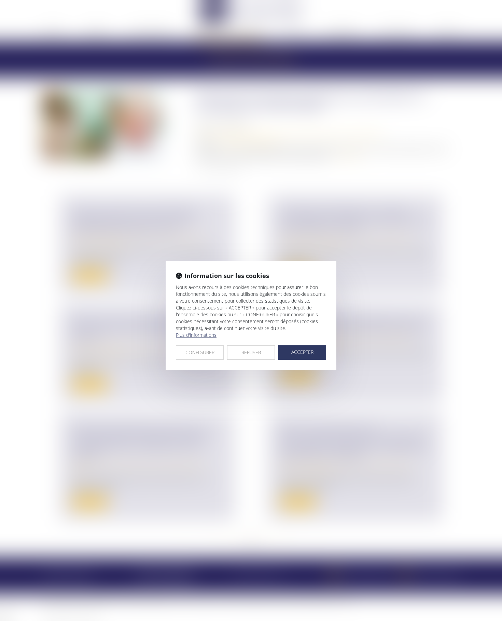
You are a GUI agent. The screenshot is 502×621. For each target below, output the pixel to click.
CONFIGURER (199, 352)
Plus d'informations (196, 335)
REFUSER (251, 352)
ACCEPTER (302, 352)
